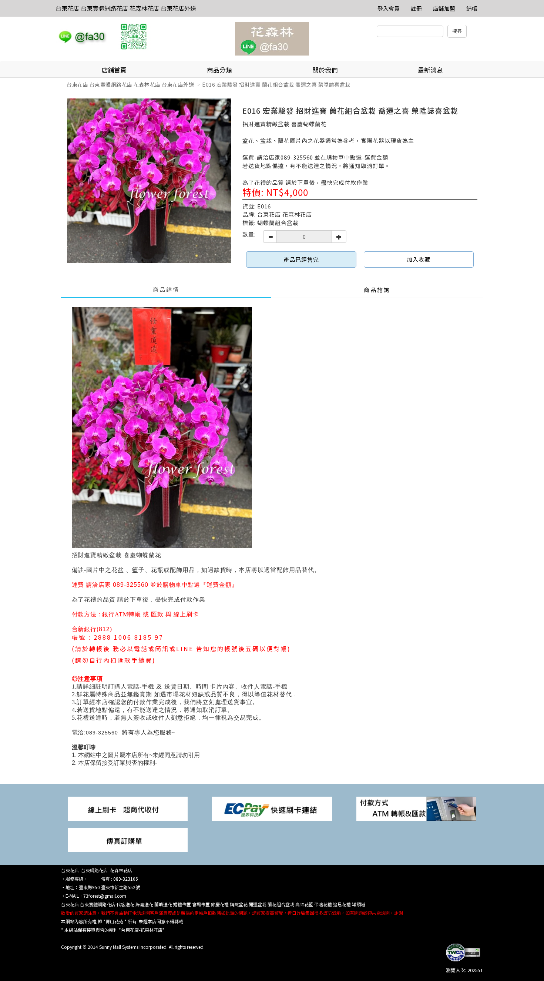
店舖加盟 (444, 8)
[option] (149, 180)
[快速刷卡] (272, 807)
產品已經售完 (301, 259)
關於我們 (325, 69)
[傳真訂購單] (128, 839)
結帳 (471, 8)
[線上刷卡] (128, 807)
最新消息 (430, 69)
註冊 (416, 8)
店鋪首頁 (114, 69)
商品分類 (219, 69)
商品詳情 (166, 289)
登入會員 (388, 8)
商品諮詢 (377, 290)
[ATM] (416, 807)
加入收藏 (418, 259)
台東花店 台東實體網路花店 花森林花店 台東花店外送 (126, 8)
